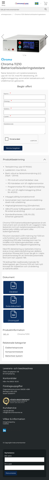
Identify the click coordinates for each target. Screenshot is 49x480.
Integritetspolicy (9, 422)
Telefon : (8, 109)
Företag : (8, 101)
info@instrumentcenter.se (12, 412)
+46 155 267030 (8, 411)
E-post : (7, 116)
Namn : (7, 94)
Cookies (6, 424)
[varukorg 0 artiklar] (45, 3)
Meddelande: (9, 124)
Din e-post (8, 464)
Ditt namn (8, 456)
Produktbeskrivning (14, 159)
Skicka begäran (13, 148)
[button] (46, 36)
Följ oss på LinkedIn (14, 430)
